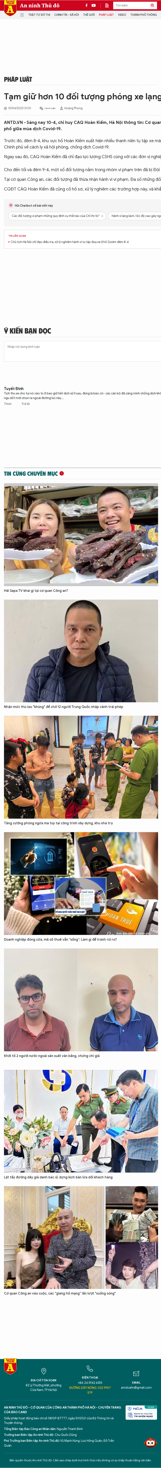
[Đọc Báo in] (109, 5)
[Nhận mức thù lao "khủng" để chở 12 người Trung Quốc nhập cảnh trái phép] (81, 651)
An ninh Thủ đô (40, 5)
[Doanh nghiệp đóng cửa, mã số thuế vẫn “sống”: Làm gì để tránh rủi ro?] (81, 883)
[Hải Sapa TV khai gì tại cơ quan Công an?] (81, 534)
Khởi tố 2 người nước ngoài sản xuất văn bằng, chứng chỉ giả (52, 1056)
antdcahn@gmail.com (136, 1387)
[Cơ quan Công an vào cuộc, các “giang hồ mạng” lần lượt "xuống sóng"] (81, 1237)
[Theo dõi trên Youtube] (93, 5)
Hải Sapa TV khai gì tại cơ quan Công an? (36, 591)
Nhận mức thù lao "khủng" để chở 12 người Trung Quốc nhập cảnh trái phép (63, 707)
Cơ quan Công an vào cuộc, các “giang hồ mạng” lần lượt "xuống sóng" (60, 1293)
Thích (8, 404)
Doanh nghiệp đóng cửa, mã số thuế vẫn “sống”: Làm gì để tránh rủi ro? (60, 940)
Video (122, 15)
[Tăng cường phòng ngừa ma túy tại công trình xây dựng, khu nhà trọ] (81, 767)
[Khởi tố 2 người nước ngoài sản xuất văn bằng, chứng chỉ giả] (81, 999)
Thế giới (89, 15)
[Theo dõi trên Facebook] (87, 5)
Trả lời (25, 404)
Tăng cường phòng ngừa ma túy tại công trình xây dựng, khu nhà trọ (58, 823)
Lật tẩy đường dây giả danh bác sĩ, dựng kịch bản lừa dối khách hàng (58, 1177)
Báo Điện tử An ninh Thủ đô (10, 8)
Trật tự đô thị (39, 15)
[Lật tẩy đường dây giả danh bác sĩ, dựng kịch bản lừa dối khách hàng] (81, 1121)
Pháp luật (106, 15)
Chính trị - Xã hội (66, 15)
